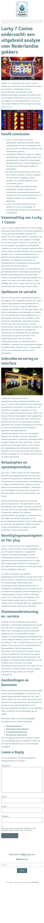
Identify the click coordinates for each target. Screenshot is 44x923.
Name (4, 797)
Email (4, 807)
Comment (6, 766)
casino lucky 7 (7, 106)
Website (5, 816)
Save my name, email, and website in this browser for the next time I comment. (18, 829)
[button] (22, 21)
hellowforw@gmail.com (22, 854)
